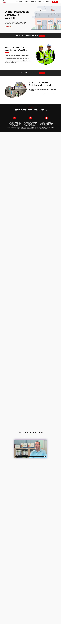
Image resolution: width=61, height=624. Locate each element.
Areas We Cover (33, 1)
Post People (39, 1)
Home (17, 1)
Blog (43, 1)
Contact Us (47, 1)
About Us (20, 1)
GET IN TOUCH (42, 35)
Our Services (26, 1)
